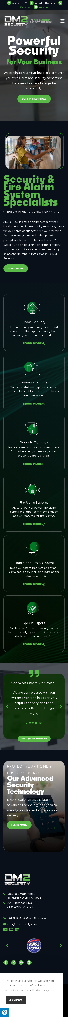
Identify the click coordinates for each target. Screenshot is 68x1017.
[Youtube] (21, 962)
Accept (15, 1000)
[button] (7, 706)
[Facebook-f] (5, 962)
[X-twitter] (13, 962)
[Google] (29, 962)
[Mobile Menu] (62, 20)
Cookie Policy (40, 990)
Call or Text (25, 6)
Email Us (43, 6)
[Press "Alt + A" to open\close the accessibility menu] (4, 1012)
